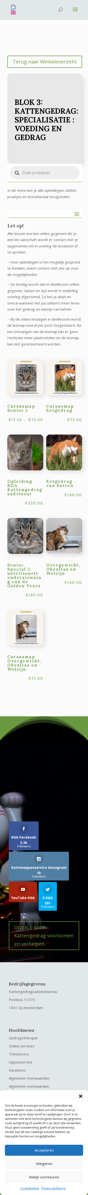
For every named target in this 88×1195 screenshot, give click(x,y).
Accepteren (44, 1150)
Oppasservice (20, 1062)
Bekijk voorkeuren (44, 1177)
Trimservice (19, 1054)
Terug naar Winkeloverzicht (45, 61)
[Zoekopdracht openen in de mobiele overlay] (44, 173)
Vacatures (17, 1070)
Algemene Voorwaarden (29, 1078)
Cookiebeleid (29, 1188)
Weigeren (44, 1163)
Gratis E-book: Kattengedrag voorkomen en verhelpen (44, 935)
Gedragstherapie (23, 1037)
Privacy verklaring (53, 1188)
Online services (21, 1045)
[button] (80, 1096)
